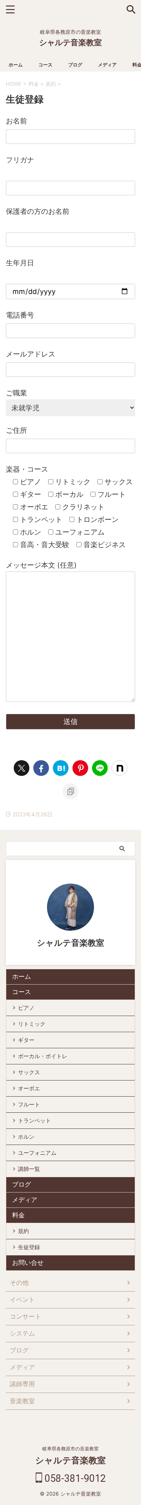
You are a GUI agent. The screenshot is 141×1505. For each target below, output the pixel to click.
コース (45, 65)
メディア (107, 65)
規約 (23, 1231)
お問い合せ (27, 1262)
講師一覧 (29, 1168)
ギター (26, 1039)
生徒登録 (29, 1247)
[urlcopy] (70, 791)
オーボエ (29, 1088)
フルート (29, 1104)
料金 (18, 1215)
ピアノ (26, 1007)
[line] (100, 768)
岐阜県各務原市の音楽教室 (70, 1449)
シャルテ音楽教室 (70, 42)
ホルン (26, 1136)
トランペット (34, 1120)
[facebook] (41, 768)
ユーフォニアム (37, 1152)
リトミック (31, 1023)
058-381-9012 (74, 1478)
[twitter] (21, 768)
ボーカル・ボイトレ (42, 1056)
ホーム (16, 65)
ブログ (75, 65)
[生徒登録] (61, 768)
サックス (29, 1072)
